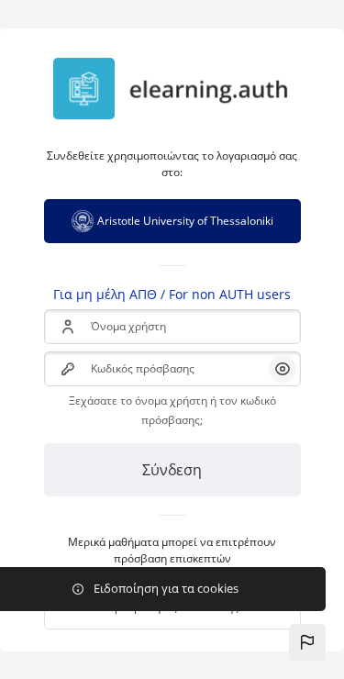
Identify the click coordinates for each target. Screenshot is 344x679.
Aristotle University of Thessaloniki (185, 220)
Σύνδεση (172, 470)
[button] (307, 642)
